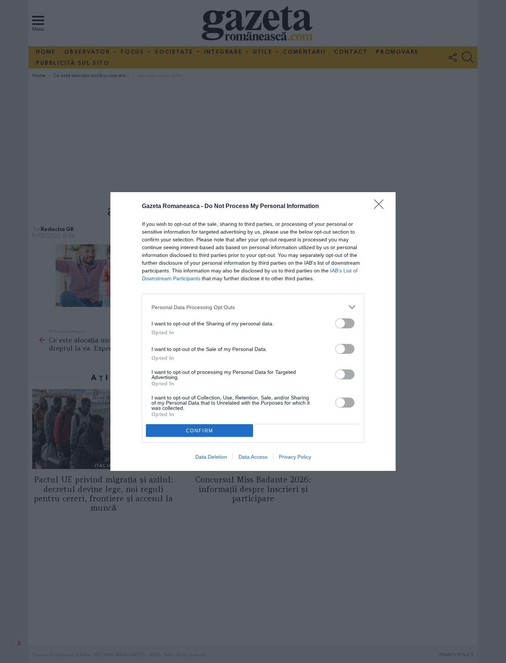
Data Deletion (211, 457)
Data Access (253, 457)
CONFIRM (199, 430)
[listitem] (253, 307)
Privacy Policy (295, 457)
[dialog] (253, 331)
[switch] (344, 323)
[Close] (381, 207)
